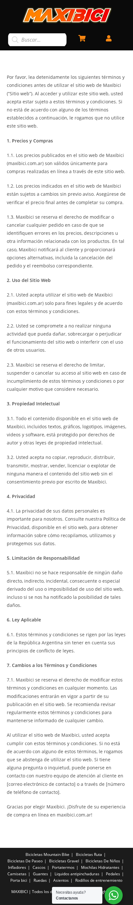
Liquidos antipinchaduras (77, 874)
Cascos (39, 867)
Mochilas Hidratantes (100, 867)
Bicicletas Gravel (64, 861)
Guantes (40, 874)
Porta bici (18, 880)
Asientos (61, 880)
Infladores (17, 867)
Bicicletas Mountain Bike (47, 854)
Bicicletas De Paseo (25, 861)
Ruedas (40, 880)
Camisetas (16, 874)
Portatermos (63, 867)
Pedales (113, 874)
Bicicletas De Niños (103, 861)
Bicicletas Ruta (89, 854)
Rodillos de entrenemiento (98, 880)
